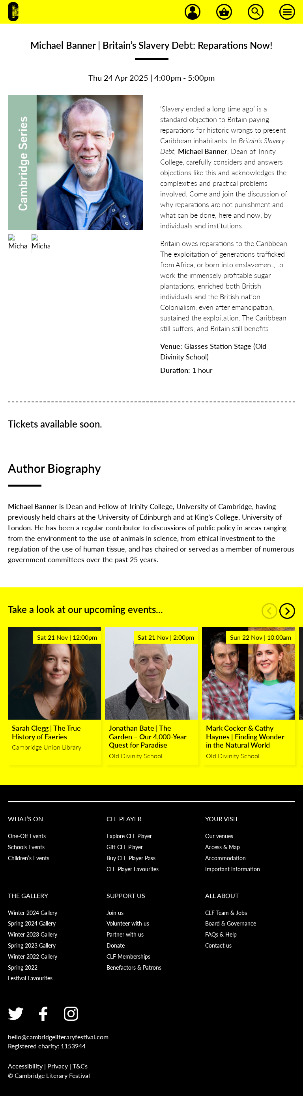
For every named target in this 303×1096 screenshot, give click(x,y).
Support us (126, 895)
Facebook (43, 1014)
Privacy (57, 1065)
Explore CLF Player (129, 836)
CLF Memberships (128, 956)
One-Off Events (27, 836)
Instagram (71, 1014)
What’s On (25, 818)
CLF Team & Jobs (226, 912)
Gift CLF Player (125, 847)
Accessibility (25, 1065)
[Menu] (287, 12)
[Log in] (192, 12)
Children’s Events (28, 858)
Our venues (219, 836)
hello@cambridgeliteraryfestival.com (58, 1036)
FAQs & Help (221, 934)
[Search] (256, 12)
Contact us (218, 945)
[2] (40, 243)
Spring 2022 (22, 967)
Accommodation (225, 858)
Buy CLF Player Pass (131, 858)
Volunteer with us (128, 923)
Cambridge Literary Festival (13, 12)
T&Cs (80, 1065)
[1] (17, 243)
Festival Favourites (30, 978)
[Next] (287, 611)
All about (222, 895)
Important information (232, 869)
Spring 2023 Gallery (32, 945)
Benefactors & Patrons (134, 967)
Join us (115, 912)
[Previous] (269, 611)
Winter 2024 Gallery (32, 912)
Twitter (16, 1014)
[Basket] (224, 12)
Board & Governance (230, 923)
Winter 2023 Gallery (32, 934)
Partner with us (125, 934)
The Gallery (28, 895)
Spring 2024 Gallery (32, 923)
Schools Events (26, 847)
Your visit (221, 818)
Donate (116, 945)
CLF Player (124, 818)
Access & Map (222, 847)
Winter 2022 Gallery (32, 956)
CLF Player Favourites (133, 869)
